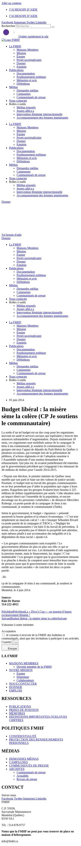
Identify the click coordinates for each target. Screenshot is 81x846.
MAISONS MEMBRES (23, 663)
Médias (13, 87)
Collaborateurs (25, 680)
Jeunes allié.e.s (25, 110)
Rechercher (9, 26)
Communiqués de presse (31, 97)
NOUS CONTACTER (23, 683)
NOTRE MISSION (21, 670)
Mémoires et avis (27, 80)
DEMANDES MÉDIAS (24, 758)
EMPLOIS (15, 690)
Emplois (21, 66)
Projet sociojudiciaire (29, 59)
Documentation (26, 73)
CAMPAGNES (18, 762)
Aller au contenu (11, 3)
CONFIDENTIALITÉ (22, 736)
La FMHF (15, 46)
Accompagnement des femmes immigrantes (42, 117)
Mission (21, 53)
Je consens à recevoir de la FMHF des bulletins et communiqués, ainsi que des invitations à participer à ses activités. (40, 636)
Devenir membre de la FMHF (34, 666)
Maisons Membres (27, 49)
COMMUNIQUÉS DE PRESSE (29, 765)
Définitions (23, 83)
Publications (16, 70)
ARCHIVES (16, 769)
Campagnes (24, 93)
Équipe (21, 56)
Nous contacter (18, 100)
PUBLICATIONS (20, 706)
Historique (23, 676)
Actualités (22, 775)
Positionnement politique (31, 76)
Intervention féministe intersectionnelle (39, 114)
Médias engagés (26, 107)
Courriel (7, 642)
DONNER (15, 687)
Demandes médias (27, 90)
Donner (21, 63)
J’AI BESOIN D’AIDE (23, 9)
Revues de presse (27, 779)
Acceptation (9, 631)
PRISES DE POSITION (24, 710)
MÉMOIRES (17, 713)
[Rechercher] (52, 27)
